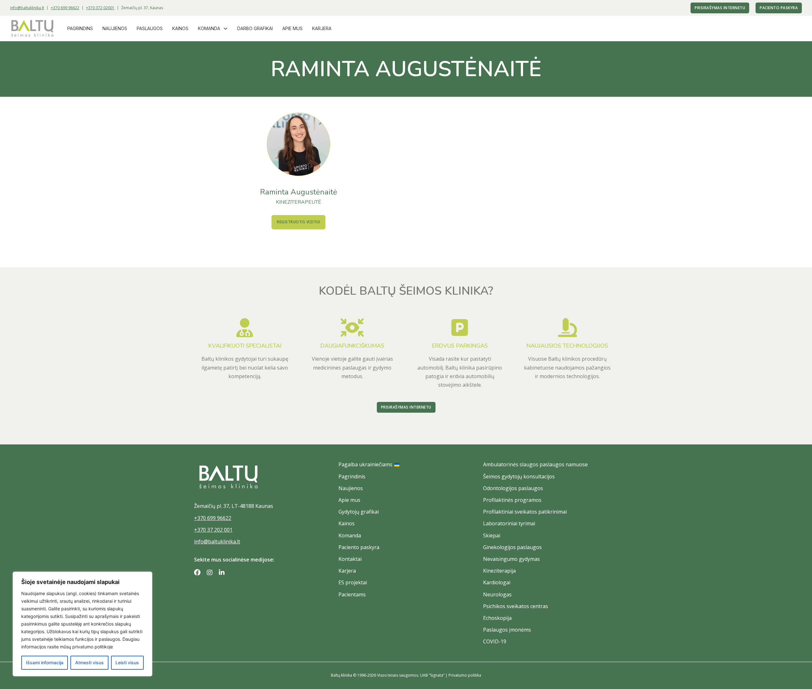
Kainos (180, 28)
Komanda (209, 28)
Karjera (321, 28)
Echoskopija (497, 617)
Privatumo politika (465, 675)
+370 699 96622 (65, 7)
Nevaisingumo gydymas (511, 558)
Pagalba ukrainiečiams (365, 464)
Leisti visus (127, 662)
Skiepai (491, 535)
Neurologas (497, 594)
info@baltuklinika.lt (27, 7)
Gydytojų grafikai (358, 511)
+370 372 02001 (100, 7)
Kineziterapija (499, 570)
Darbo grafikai (255, 28)
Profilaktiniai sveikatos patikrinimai (525, 511)
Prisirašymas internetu (720, 7)
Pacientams (352, 594)
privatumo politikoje (92, 646)
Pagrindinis (351, 476)
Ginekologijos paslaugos (512, 547)
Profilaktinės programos (512, 499)
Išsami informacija (44, 662)
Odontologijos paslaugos (513, 488)
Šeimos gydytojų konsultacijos (519, 476)
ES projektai (352, 582)
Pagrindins (80, 28)
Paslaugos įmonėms (507, 629)
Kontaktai (350, 558)
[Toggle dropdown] (225, 28)
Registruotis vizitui (298, 222)
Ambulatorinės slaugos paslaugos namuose (535, 464)
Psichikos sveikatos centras (515, 606)
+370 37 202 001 (213, 529)
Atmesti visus (89, 662)
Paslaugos (150, 28)
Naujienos (114, 28)
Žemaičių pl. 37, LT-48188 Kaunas (233, 505)
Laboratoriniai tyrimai (509, 523)
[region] (82, 624)
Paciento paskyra (779, 7)
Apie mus (292, 28)
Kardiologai (496, 582)
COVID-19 (494, 641)
